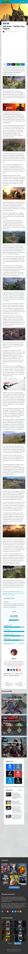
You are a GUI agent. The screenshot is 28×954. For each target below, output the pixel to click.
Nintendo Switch (11, 718)
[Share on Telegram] (23, 64)
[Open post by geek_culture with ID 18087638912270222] (5, 880)
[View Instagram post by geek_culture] (8, 873)
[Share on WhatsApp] (18, 64)
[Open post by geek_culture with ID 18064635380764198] (14, 868)
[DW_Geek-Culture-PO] (14, 107)
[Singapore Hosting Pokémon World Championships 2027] (8, 802)
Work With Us (15, 950)
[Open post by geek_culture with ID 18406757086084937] (5, 868)
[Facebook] (2, 911)
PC (13, 673)
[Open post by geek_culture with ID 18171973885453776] (14, 880)
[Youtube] (17, 670)
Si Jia (6, 732)
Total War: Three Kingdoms (14, 675)
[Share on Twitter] (13, 64)
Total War (5, 675)
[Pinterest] (18, 911)
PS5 (8, 696)
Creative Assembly (7, 673)
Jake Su (6, 31)
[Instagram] (11, 670)
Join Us (19, 950)
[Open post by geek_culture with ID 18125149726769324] (23, 868)
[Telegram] (15, 911)
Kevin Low (7, 754)
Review (16, 673)
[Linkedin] (14, 670)
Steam (21, 673)
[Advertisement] (14, 47)
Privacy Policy (9, 950)
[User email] (20, 670)
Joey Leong (7, 711)
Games (4, 23)
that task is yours (12, 74)
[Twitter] (8, 670)
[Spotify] (21, 911)
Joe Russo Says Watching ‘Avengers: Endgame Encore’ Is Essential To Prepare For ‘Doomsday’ (17, 795)
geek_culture (5, 864)
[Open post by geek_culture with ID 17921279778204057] (23, 880)
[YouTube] (8, 911)
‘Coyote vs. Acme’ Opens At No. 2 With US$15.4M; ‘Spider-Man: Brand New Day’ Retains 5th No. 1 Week (17, 809)
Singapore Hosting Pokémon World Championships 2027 (16, 803)
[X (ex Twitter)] (10, 911)
